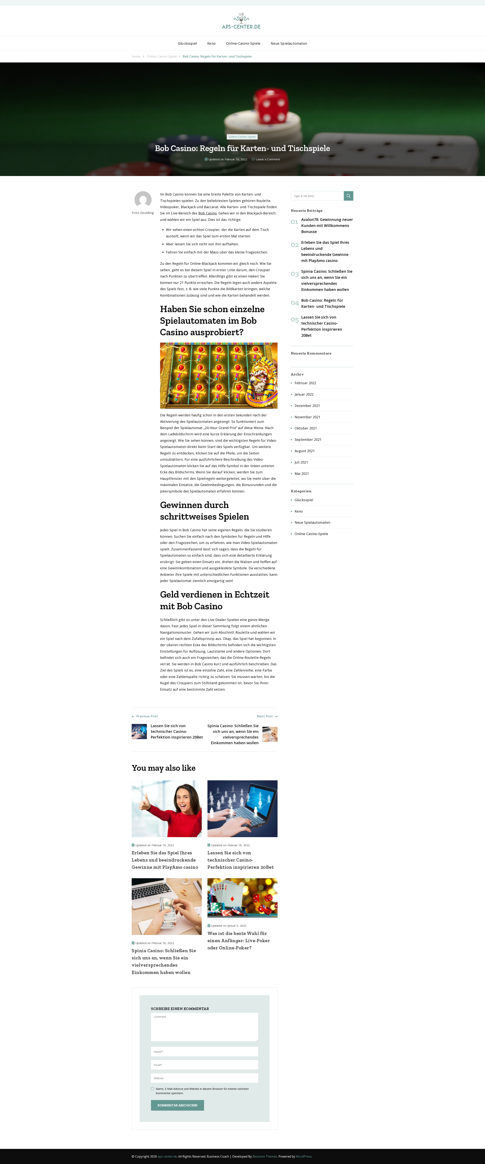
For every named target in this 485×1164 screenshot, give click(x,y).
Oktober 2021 (306, 428)
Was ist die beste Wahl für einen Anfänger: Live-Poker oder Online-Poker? (238, 940)
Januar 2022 (304, 394)
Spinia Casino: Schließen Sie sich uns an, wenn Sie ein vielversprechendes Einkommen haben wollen (164, 961)
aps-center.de (167, 1156)
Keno (211, 43)
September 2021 (308, 439)
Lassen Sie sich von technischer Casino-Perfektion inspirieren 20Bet (240, 860)
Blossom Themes (265, 1156)
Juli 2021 (301, 462)
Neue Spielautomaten (289, 43)
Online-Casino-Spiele (243, 43)
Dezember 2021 (307, 405)
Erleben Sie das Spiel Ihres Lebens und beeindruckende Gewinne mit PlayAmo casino (165, 860)
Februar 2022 (305, 383)
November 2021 (307, 417)
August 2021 (305, 451)
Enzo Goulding (143, 213)
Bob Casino (207, 213)
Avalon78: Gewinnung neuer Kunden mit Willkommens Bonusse (327, 225)
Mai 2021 (302, 473)
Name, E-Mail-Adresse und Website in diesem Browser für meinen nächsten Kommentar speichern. (202, 1091)
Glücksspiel (187, 43)
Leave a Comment (268, 159)
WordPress (304, 1156)
